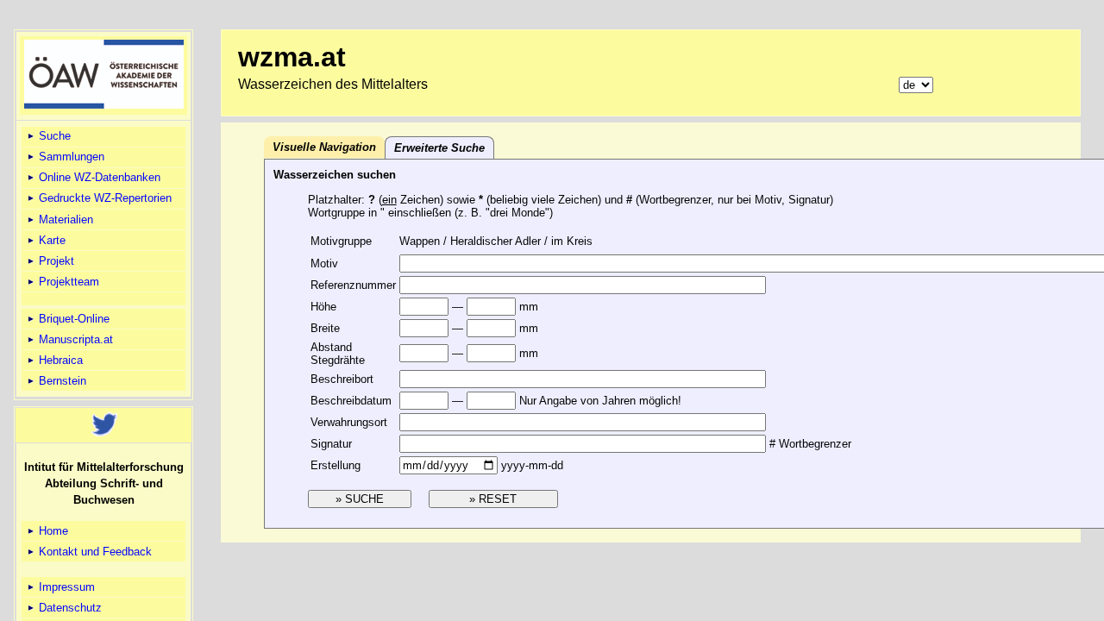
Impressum (65, 586)
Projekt (54, 260)
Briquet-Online (72, 318)
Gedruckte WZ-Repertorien (103, 197)
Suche (53, 135)
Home (51, 530)
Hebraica (59, 360)
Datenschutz (68, 607)
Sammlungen (69, 156)
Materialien (64, 219)
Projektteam (67, 281)
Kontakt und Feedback (93, 551)
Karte (50, 240)
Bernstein (60, 380)
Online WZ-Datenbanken (97, 177)
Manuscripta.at (74, 339)
